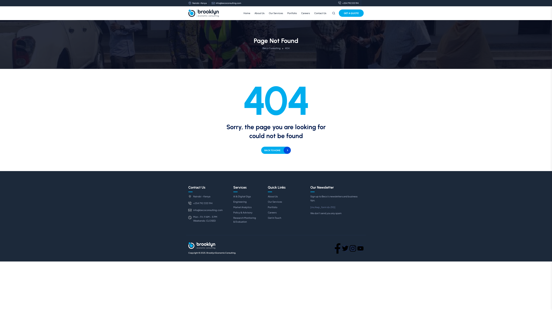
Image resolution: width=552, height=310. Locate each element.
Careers (305, 13)
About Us (259, 13)
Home (247, 13)
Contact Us (320, 13)
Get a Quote (351, 13)
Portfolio (292, 13)
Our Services (276, 13)
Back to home (272, 150)
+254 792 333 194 (350, 3)
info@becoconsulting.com (228, 3)
